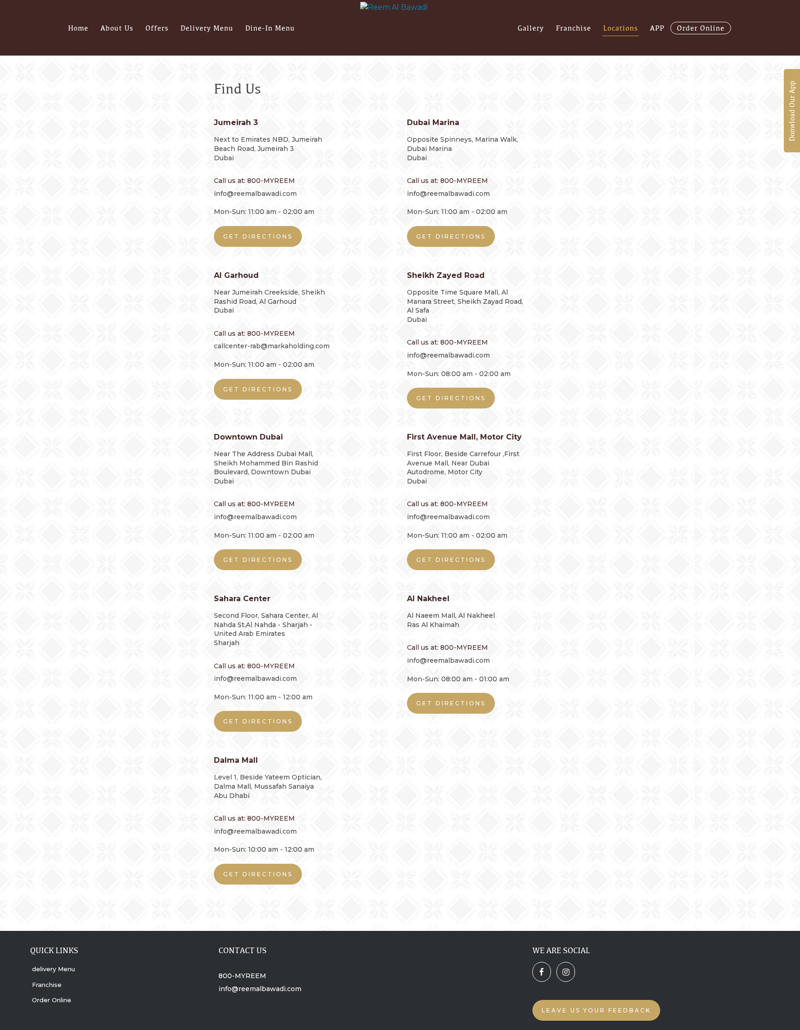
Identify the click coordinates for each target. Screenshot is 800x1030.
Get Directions (258, 236)
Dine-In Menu (270, 28)
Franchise (573, 28)
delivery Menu (207, 28)
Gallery (531, 28)
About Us (116, 28)
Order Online (701, 28)
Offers (157, 28)
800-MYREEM (242, 976)
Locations (620, 28)
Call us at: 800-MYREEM (254, 180)
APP (657, 28)
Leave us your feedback (596, 1010)
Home (78, 28)
